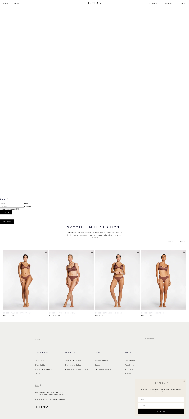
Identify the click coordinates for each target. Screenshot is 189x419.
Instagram (130, 361)
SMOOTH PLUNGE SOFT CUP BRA (17, 313)
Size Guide (40, 365)
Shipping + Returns (44, 369)
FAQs (37, 374)
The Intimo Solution (74, 365)
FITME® (94, 237)
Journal (98, 365)
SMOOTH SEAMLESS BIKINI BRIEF (109, 313)
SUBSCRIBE (160, 411)
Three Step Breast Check (76, 369)
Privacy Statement (41, 399)
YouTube (129, 369)
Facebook (129, 365)
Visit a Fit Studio (73, 361)
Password (28, 206)
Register (7, 221)
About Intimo (101, 361)
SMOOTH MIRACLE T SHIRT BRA (62, 313)
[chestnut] (46, 252)
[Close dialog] (184, 381)
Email (26, 204)
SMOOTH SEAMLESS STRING (153, 313)
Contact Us (40, 361)
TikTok (128, 374)
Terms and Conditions (57, 399)
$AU (37, 385)
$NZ (42, 385)
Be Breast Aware (103, 369)
